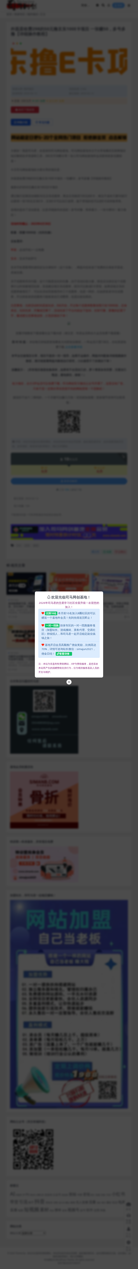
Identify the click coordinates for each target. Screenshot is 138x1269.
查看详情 (64, 653)
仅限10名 (51, 613)
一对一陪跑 (52, 625)
